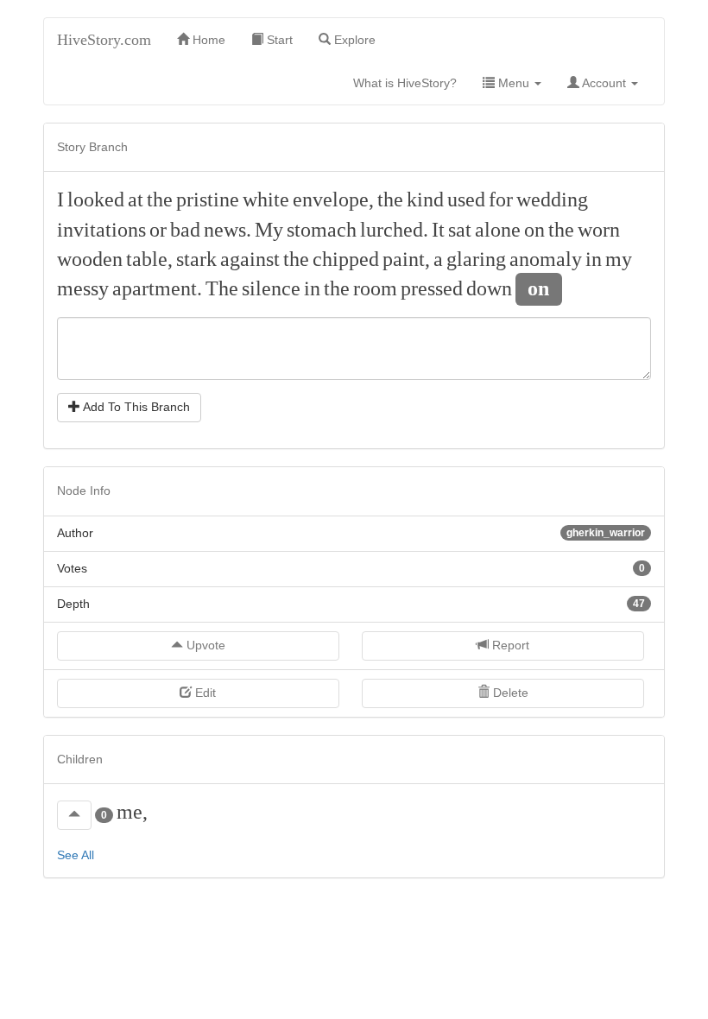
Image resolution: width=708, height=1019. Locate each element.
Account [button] (604, 83)
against (250, 259)
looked (95, 199)
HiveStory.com (104, 39)
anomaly (545, 259)
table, (149, 259)
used (466, 199)
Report (509, 645)
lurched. (394, 229)
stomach (322, 229)
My (269, 229)
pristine (207, 199)
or (158, 229)
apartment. (157, 288)
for (501, 199)
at (135, 199)
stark (196, 259)
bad (185, 229)
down (489, 288)
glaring (476, 259)
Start (278, 40)
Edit (204, 692)
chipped (346, 259)
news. (227, 229)
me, (132, 812)
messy (83, 288)
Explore (353, 40)
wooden (90, 259)
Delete (509, 692)
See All (75, 855)
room (375, 288)
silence (271, 288)
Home (207, 40)
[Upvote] (74, 815)
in (593, 259)
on (534, 229)
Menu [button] (514, 83)
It (438, 229)
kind (425, 199)
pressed (432, 288)
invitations (101, 229)
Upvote (204, 645)
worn (599, 229)
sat (459, 229)
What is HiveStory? (411, 82)
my (618, 259)
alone (498, 229)
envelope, (333, 199)
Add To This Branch (135, 407)
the (160, 199)
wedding (552, 199)
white (266, 199)
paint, (406, 259)
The (221, 288)
